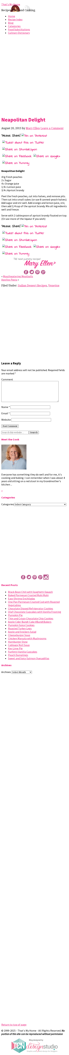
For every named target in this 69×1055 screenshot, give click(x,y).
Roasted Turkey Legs (20, 628)
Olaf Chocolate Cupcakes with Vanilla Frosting (34, 611)
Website (6, 419)
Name (5, 407)
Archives (6, 672)
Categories (14, 26)
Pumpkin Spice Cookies (21, 625)
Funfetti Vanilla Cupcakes (22, 651)
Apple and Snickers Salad (22, 631)
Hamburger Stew (17, 641)
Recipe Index (15, 19)
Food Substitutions (19, 29)
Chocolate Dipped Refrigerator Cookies (30, 608)
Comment (7, 379)
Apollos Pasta (9, 279)
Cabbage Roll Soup (19, 645)
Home (11, 16)
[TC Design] (34, 1052)
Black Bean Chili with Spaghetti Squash (30, 591)
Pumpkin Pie (15, 615)
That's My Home (10, 4)
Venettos (53, 285)
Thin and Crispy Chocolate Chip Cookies (30, 618)
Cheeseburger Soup (19, 635)
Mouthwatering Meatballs (18, 276)
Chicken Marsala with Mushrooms (27, 638)
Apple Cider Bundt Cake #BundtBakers (29, 621)
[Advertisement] (34, 74)
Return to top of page (13, 1024)
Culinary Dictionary (19, 32)
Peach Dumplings (18, 655)
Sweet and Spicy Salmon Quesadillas (28, 658)
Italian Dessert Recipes (32, 285)
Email (5, 413)
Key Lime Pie (15, 648)
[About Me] (13, 468)
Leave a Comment (52, 128)
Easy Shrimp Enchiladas (21, 598)
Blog (11, 22)
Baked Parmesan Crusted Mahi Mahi (28, 595)
